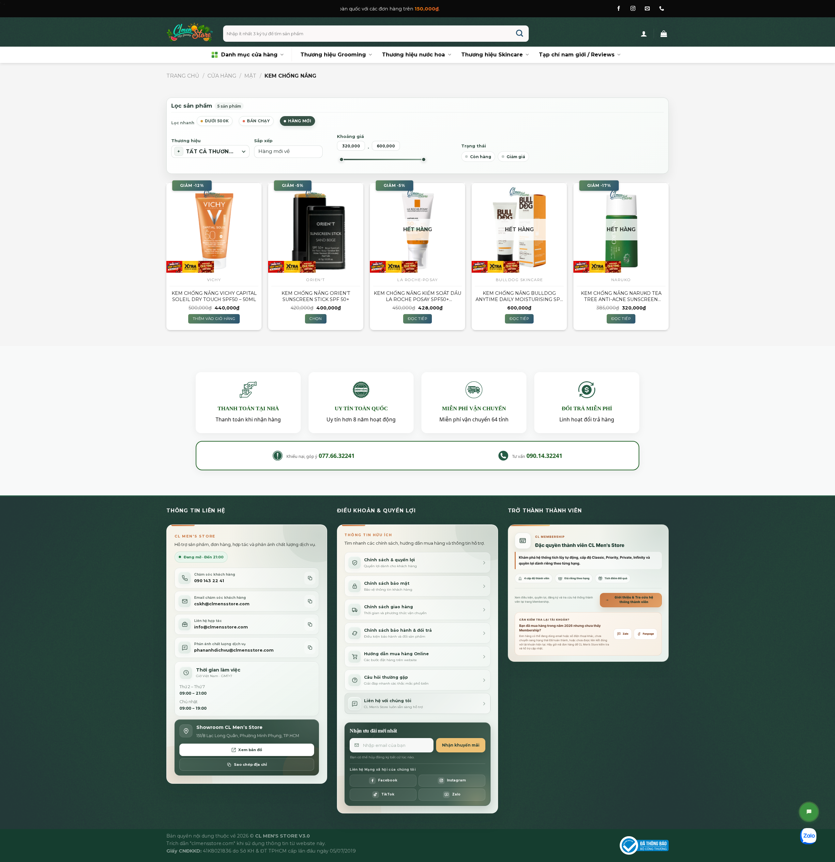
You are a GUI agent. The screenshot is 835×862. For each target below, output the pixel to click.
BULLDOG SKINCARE (519, 280)
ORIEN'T (315, 280)
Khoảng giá (350, 136)
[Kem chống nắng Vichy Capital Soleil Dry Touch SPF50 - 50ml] (214, 228)
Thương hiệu (186, 140)
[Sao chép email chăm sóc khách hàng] (309, 601)
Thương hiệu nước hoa (413, 55)
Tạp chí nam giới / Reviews (577, 55)
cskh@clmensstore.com (222, 603)
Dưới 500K (217, 120)
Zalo (626, 633)
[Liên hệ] (809, 812)
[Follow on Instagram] (633, 9)
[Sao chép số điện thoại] (309, 578)
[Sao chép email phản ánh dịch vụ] (309, 647)
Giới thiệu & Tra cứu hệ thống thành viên (634, 600)
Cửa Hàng (221, 76)
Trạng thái (473, 145)
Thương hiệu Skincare (492, 55)
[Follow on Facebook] (618, 9)
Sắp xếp (263, 140)
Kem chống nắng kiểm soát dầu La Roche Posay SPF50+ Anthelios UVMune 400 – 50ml (417, 296)
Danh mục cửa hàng (249, 55)
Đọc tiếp (417, 318)
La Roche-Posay (417, 280)
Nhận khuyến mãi (460, 745)
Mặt (250, 76)
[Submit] (519, 33)
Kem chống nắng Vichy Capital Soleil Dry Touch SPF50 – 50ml (214, 296)
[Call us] (661, 9)
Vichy (214, 280)
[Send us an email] (647, 9)
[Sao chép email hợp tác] (309, 624)
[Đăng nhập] (644, 33)
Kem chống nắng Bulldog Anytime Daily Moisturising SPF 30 (519, 296)
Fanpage (648, 633)
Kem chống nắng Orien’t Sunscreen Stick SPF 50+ (315, 296)
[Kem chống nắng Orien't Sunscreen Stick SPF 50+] (315, 228)
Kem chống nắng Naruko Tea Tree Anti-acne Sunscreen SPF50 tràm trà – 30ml (621, 296)
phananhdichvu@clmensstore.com (234, 650)
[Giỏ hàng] (664, 33)
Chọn (316, 318)
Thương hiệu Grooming (333, 55)
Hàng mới (299, 120)
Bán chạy (258, 120)
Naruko (621, 280)
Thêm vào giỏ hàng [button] (214, 318)
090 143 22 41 (209, 580)
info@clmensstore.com (221, 627)
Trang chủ (182, 76)
